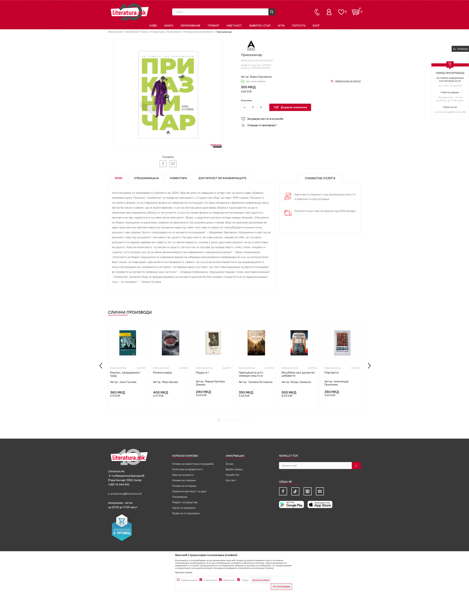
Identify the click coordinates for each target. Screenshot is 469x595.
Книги (144, 31)
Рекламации (179, 496)
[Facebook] (163, 164)
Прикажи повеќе (183, 572)
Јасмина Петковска (260, 382)
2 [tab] (224, 420)
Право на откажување (186, 513)
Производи (131, 31)
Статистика (210, 580)
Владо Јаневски (301, 382)
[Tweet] (173, 164)
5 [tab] (240, 420)
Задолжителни (189, 580)
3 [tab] (229, 420)
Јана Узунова (127, 382)
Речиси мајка (162, 372)
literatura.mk (115, 31)
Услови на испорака (184, 486)
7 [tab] (250, 420)
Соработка (232, 475)
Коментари (178, 178)
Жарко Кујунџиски (261, 76)
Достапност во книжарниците (222, 178)
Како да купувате (183, 475)
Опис (119, 178)
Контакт (231, 480)
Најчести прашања (183, 507)
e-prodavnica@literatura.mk (450, 112)
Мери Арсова (170, 382)
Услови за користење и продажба (193, 464)
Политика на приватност (187, 469)
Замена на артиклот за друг (189, 491)
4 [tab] (234, 420)
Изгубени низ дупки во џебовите (298, 374)
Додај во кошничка (294, 107)
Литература (157, 31)
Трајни (245, 580)
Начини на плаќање (184, 480)
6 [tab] (245, 420)
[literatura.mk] (129, 11)
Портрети (331, 372)
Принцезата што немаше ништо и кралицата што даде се (256, 375)
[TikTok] (295, 491)
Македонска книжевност (199, 31)
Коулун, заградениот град (125, 374)
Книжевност (174, 31)
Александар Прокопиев (336, 383)
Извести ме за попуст (348, 81)
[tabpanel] (127, 366)
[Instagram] (307, 491)
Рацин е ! (202, 372)
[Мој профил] (330, 12)
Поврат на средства (184, 502)
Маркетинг (229, 580)
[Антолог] (251, 45)
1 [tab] (218, 420)
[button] (301, 118)
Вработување (234, 469)
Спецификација (146, 178)
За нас (230, 464)
